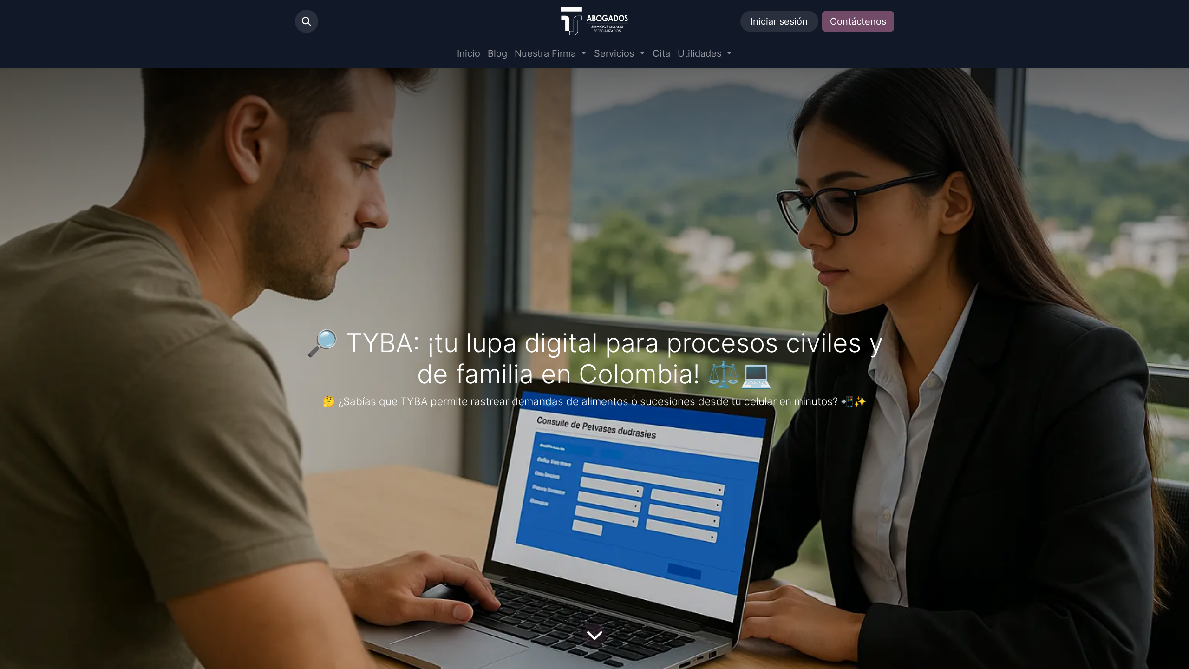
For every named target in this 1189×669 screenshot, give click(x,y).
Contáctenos (858, 21)
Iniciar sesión (779, 21)
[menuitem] (468, 53)
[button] (306, 21)
